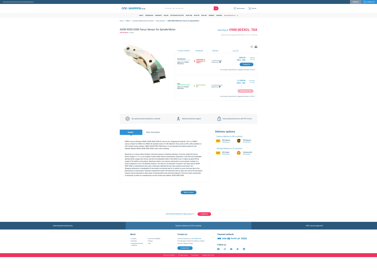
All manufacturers (229, 15)
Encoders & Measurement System (143, 21)
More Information (153, 132)
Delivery (150, 241)
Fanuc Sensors (160, 21)
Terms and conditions (169, 255)
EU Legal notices (183, 255)
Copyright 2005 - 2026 (208, 255)
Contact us (204, 214)
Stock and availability (154, 238)
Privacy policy (195, 255)
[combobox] (188, 8)
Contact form (185, 248)
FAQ (149, 243)
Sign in (165, 200)
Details (130, 132)
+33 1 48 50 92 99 (196, 238)
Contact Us (371, 2)
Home (122, 21)
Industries (134, 241)
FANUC (128, 21)
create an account (176, 200)
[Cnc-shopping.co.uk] (135, 8)
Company (355, 2)
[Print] (256, 47)
